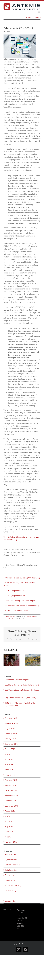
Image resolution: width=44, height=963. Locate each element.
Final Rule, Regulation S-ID (14, 595)
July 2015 (9, 816)
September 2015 (11, 806)
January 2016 (10, 785)
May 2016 (9, 764)
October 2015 (10, 800)
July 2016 (9, 754)
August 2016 (10, 749)
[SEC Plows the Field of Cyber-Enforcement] (33, 655)
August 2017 (10, 728)
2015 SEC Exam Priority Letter (16, 610)
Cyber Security (8, 618)
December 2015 (11, 790)
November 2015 (11, 795)
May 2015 (9, 826)
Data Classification (12, 865)
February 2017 (11, 733)
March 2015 (10, 837)
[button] (5, 660)
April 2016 (9, 769)
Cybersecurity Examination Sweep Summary (21, 605)
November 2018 (11, 723)
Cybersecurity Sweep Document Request (20, 600)
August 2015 (10, 811)
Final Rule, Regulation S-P (14, 590)
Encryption (9, 875)
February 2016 (11, 780)
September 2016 (11, 744)
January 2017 (10, 739)
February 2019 (11, 718)
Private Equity (10, 890)
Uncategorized (11, 901)
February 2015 (11, 842)
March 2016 (10, 775)
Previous (29, 17)
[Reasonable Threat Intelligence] (11, 655)
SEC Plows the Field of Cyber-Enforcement (22, 685)
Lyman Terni (10, 616)
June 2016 (9, 759)
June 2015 (9, 821)
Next (37, 17)
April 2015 (9, 831)
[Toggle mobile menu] (39, 11)
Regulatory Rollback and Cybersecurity (20, 698)
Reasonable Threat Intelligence (17, 679)
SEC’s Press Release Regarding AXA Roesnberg (22, 578)
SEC (6, 895)
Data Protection (11, 870)
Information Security (13, 885)
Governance (10, 880)
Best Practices (31, 616)
